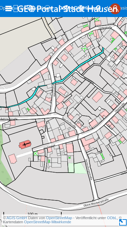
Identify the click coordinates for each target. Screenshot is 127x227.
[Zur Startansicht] (67, 8)
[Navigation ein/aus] (8, 8)
